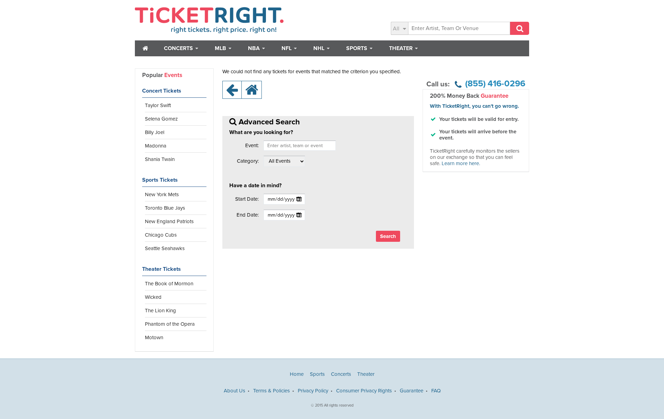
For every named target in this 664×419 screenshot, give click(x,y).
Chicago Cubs (161, 235)
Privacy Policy (313, 391)
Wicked (153, 297)
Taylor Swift (158, 105)
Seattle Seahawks (165, 248)
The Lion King (160, 310)
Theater (401, 48)
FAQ (436, 391)
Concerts (179, 48)
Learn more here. (461, 163)
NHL (319, 48)
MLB (221, 48)
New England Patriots (169, 221)
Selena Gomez (161, 119)
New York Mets (162, 194)
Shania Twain (160, 159)
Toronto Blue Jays (165, 208)
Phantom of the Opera (170, 324)
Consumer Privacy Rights (364, 391)
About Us (234, 391)
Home (297, 374)
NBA (254, 48)
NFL (287, 48)
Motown (154, 337)
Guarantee (411, 391)
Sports (357, 48)
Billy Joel (154, 132)
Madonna (155, 146)
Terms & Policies (271, 391)
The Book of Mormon (169, 283)
